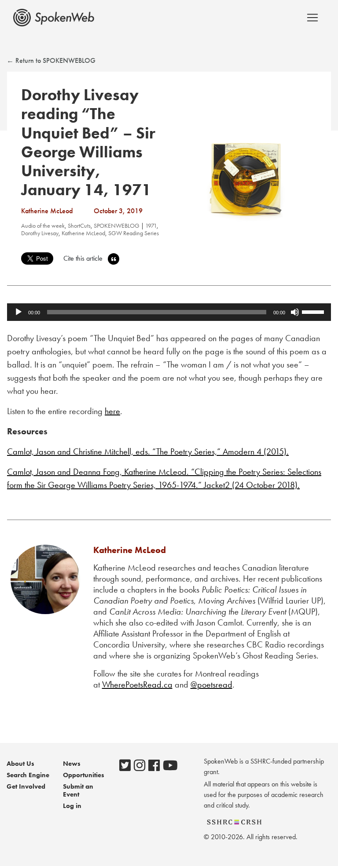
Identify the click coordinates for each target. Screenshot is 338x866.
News (72, 763)
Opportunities (83, 775)
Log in (72, 805)
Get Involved (26, 786)
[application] (169, 312)
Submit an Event (78, 790)
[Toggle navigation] (312, 17)
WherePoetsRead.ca (137, 684)
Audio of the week (43, 225)
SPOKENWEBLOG (117, 225)
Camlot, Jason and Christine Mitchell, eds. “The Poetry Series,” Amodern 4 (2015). (148, 451)
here (112, 411)
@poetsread (211, 684)
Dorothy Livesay (40, 233)
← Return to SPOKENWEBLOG (51, 60)
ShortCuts (79, 225)
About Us (20, 763)
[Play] (18, 312)
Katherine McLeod (83, 233)
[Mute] (294, 312)
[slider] (314, 311)
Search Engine (28, 775)
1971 (151, 225)
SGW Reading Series (133, 233)
